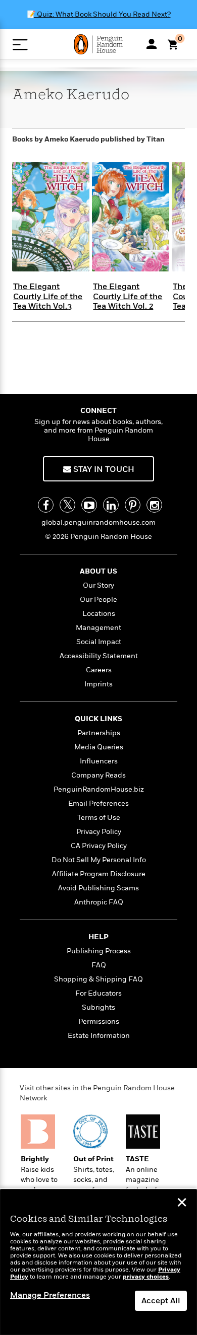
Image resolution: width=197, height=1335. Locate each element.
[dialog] (98, 1262)
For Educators (98, 993)
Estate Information (99, 1035)
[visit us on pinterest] (132, 505)
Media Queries (98, 747)
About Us (98, 571)
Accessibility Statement (99, 656)
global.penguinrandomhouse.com (98, 522)
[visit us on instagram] (154, 505)
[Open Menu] (20, 44)
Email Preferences (98, 803)
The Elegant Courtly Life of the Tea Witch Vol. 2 (127, 296)
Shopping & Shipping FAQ (98, 979)
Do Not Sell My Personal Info (99, 860)
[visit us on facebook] (46, 505)
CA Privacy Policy (99, 846)
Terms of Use (98, 817)
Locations (98, 613)
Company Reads (98, 775)
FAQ (98, 965)
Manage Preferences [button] (50, 1295)
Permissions (98, 1021)
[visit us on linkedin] (111, 505)
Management (98, 628)
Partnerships (98, 733)
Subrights (98, 1007)
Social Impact (98, 642)
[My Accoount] (151, 43)
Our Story (98, 585)
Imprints (98, 684)
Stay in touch (102, 469)
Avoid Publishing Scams (98, 888)
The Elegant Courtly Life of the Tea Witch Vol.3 (47, 296)
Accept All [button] (160, 1300)
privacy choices (146, 1277)
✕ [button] (182, 1204)
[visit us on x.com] (67, 505)
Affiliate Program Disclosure (98, 874)
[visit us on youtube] (89, 505)
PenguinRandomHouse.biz (99, 789)
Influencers (99, 761)
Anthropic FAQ (98, 902)
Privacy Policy (98, 831)
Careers (99, 670)
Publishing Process (99, 951)
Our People (98, 599)
